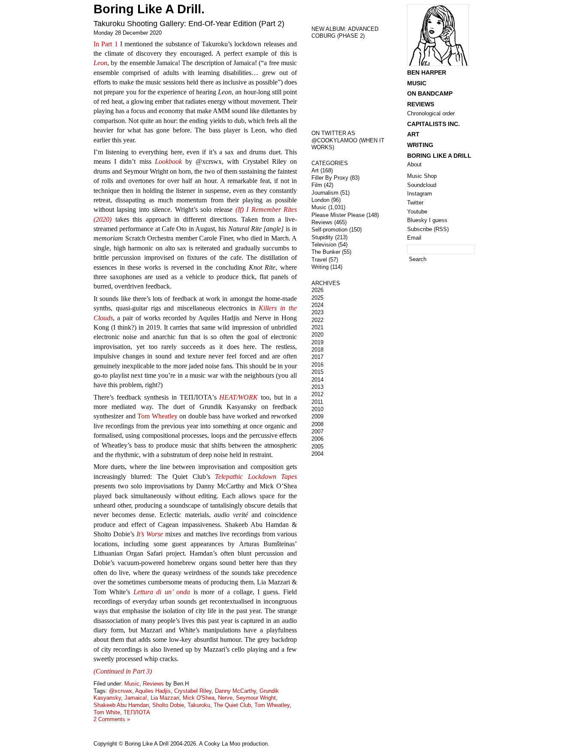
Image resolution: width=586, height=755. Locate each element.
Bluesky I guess (427, 220)
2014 (317, 379)
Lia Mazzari (165, 698)
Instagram (419, 193)
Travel (319, 259)
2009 (317, 416)
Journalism (324, 193)
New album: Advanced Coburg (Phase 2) (344, 32)
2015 (317, 372)
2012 (317, 394)
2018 (317, 349)
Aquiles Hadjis (153, 691)
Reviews (153, 683)
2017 (317, 357)
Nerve (225, 698)
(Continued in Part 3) (123, 671)
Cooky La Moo (222, 743)
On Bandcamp (430, 93)
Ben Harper (426, 72)
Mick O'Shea (198, 698)
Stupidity (322, 237)
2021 (317, 327)
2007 (317, 431)
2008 (317, 424)
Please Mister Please (338, 215)
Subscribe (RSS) (428, 229)
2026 (317, 290)
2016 (317, 364)
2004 (317, 454)
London (320, 200)
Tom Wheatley (157, 416)
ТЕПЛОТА (137, 712)
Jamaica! (135, 698)
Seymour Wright (256, 698)
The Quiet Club (232, 705)
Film (316, 185)
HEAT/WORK (238, 397)
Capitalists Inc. (433, 123)
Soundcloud (421, 185)
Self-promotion (329, 229)
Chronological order (431, 113)
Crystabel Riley (192, 691)
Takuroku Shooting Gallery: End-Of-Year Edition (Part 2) (189, 23)
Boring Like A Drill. (149, 9)
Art (315, 170)
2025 (317, 298)
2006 (317, 439)
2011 (317, 402)
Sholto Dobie (168, 705)
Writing (320, 267)
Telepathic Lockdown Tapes (256, 476)
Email (414, 238)
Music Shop (422, 176)
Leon (100, 62)
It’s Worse (149, 534)
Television (323, 244)
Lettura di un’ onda (161, 592)
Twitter (415, 202)
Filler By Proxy (329, 177)
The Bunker (325, 252)
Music (131, 683)
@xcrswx (120, 691)
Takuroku (198, 705)
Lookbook (168, 161)
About (414, 164)
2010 (317, 409)
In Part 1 (106, 44)
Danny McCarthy (235, 691)
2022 (317, 320)
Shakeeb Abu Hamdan (121, 705)
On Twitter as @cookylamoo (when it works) (347, 140)
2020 (317, 334)
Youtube (417, 211)
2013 (317, 387)
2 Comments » (112, 719)
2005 (317, 446)
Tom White (107, 712)
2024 (317, 305)
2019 (317, 342)
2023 (317, 312)
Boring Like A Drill (439, 155)
